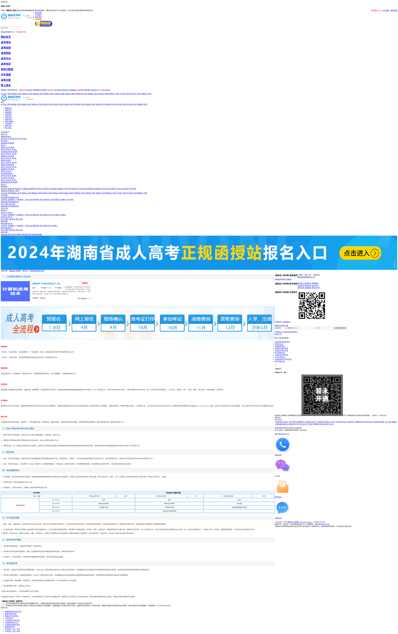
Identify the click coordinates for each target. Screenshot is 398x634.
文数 (10, 204)
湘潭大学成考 (6, 160)
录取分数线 (7, 69)
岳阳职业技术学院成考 (9, 182)
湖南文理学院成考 (7, 165)
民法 (41, 200)
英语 (27, 200)
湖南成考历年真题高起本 (10, 206)
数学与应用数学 (298, 422)
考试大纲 (132, 189)
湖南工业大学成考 (7, 147)
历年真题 (6, 74)
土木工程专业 (280, 357)
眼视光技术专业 (11, 614)
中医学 (310, 424)
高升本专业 (14, 139)
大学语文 (4, 200)
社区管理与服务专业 (282, 342)
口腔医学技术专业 (11, 622)
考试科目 (50, 90)
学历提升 (38, 15)
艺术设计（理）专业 (12, 631)
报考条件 (18, 189)
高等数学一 (12, 200)
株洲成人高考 (16, 94)
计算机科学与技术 (281, 422)
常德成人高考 (70, 94)
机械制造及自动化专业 (13, 611)
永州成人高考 (125, 94)
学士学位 (101, 90)
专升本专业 (22, 139)
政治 (30, 200)
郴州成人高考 (114, 94)
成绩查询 (80, 90)
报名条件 (29, 90)
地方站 (107, 90)
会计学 (332, 422)
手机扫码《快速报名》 (283, 322)
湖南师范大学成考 (7, 169)
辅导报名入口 (376, 10)
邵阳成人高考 (48, 94)
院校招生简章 (27, 234)
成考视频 (38, 19)
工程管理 (350, 422)
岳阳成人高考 (59, 94)
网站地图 (394, 10)
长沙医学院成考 (6, 173)
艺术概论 (62, 200)
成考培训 (6, 63)
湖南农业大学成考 (7, 156)
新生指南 (38, 12)
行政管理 (307, 422)
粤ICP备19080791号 (282, 434)
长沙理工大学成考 (7, 178)
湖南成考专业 (6, 136)
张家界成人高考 (81, 94)
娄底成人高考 (104, 94)
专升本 (14, 149)
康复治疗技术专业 (11, 616)
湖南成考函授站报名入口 (306, 277)
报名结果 (83, 189)
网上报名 (6, 85)
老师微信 (43, 298)
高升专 (3, 145)
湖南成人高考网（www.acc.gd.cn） (299, 522)
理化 (2, 208)
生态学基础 (55, 200)
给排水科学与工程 (326, 424)
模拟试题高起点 (6, 228)
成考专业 (6, 58)
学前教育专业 (280, 346)
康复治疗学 (293, 424)
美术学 (313, 422)
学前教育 (316, 424)
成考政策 (6, 47)
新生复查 (111, 189)
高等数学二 (21, 200)
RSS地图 (386, 10)
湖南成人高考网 (15, 271)
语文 (2, 204)
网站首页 (6, 37)
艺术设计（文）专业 (12, 629)
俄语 (71, 200)
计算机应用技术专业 (36, 271)
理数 (6, 204)
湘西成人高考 (146, 94)
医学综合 (47, 200)
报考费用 (36, 90)
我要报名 (85, 283)
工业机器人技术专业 (12, 620)
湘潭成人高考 (27, 94)
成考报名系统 (6, 234)
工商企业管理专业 (281, 355)
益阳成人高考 (93, 94)
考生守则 (67, 189)
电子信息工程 (302, 424)
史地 (6, 208)
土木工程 (388, 422)
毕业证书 (94, 90)
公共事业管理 (359, 422)
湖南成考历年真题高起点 (10, 202)
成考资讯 (6, 42)
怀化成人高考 (136, 94)
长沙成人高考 (6, 94)
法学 (290, 422)
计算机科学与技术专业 (283, 359)
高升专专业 (5, 139)
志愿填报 (25, 189)
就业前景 (125, 189)
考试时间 (43, 90)
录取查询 (87, 90)
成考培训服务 (16, 234)
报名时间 (22, 90)
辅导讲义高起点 (6, 217)
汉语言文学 (368, 422)
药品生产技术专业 (281, 350)
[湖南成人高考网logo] (18, 19)
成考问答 (6, 80)
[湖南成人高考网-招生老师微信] (43, 26)
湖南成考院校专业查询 (283, 279)
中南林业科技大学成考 (9, 152)
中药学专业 (9, 618)
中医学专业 (279, 344)
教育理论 (36, 200)
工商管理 (339, 422)
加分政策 (57, 90)
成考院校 (6, 53)
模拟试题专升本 (6, 223)
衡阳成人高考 (38, 94)
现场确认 (73, 90)
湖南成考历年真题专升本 (10, 197)
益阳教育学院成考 (7, 143)
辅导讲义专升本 (6, 213)
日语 (68, 200)
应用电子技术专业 (281, 348)
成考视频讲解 (37, 234)
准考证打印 (65, 90)
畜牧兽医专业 (10, 627)
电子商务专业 (280, 353)
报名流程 (38, 17)
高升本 (8, 149)
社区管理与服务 (378, 422)
